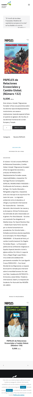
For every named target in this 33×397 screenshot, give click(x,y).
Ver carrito (21, 27)
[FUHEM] (5, 5)
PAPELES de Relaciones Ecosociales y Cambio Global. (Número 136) (17, 343)
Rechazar (9, 390)
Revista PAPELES (19, 137)
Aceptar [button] (23, 387)
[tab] (16, 152)
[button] (29, 4)
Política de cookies (18, 395)
